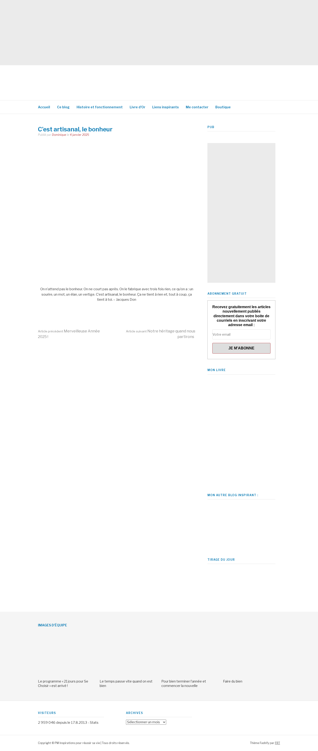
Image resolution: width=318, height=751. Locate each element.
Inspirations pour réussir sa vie (122, 80)
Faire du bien (232, 681)
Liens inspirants (165, 107)
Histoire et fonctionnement (100, 107)
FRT (277, 743)
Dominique (59, 135)
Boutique (223, 107)
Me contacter (197, 107)
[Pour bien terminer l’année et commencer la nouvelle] (189, 674)
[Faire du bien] (251, 674)
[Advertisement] (139, 32)
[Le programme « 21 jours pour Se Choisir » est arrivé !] (66, 674)
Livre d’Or (137, 107)
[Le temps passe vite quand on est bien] (128, 674)
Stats (94, 722)
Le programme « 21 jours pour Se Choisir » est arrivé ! (63, 683)
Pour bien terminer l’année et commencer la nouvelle (183, 683)
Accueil (44, 107)
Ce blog (63, 107)
